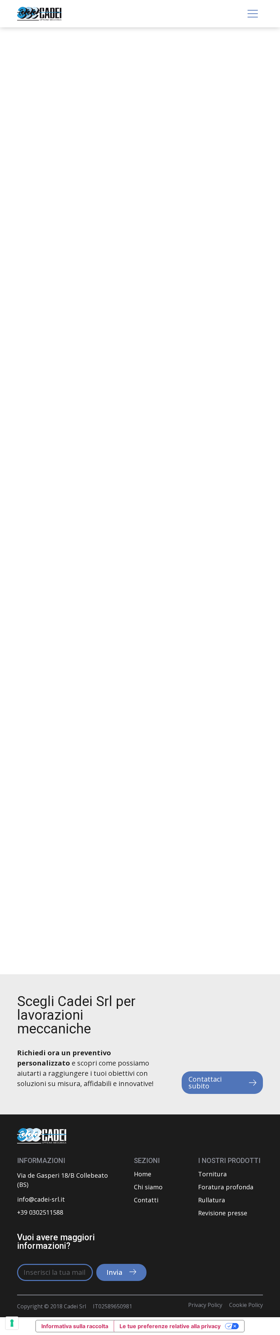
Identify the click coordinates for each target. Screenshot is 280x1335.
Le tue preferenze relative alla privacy (170, 1326)
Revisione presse (222, 1213)
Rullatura (211, 1200)
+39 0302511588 (40, 1212)
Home (142, 1174)
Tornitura (212, 1174)
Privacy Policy (205, 1305)
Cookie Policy (246, 1305)
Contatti (146, 1200)
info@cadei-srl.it (41, 1199)
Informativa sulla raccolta (74, 1326)
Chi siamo (148, 1187)
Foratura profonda (225, 1187)
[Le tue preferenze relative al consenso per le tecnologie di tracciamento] (11, 1323)
